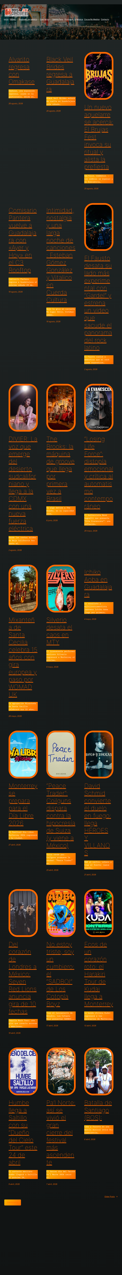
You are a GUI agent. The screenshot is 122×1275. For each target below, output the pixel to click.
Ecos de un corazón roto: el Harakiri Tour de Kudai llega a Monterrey (98, 974)
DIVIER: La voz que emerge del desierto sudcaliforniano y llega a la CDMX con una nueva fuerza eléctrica (23, 483)
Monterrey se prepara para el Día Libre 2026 (23, 804)
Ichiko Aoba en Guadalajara (98, 583)
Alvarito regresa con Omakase (22, 70)
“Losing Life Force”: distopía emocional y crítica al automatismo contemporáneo (98, 472)
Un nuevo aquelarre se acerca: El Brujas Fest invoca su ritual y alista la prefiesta (98, 136)
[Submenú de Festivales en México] (38, 19)
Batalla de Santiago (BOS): (98, 1110)
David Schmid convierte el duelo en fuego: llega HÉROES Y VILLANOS (97, 819)
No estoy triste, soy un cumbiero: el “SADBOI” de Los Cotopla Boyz (60, 974)
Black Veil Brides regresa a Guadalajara (60, 74)
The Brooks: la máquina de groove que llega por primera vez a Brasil (60, 468)
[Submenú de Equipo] (16, 19)
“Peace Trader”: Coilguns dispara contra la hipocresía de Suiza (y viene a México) (60, 815)
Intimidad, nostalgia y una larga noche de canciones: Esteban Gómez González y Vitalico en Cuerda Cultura (60, 255)
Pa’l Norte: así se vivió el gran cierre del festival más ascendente (60, 1132)
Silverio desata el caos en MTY (59, 631)
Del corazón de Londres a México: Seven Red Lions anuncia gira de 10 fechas (23, 978)
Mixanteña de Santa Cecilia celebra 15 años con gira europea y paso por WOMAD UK (23, 657)
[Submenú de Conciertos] (50, 19)
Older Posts (111, 1196)
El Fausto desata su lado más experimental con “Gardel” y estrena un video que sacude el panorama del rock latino (98, 302)
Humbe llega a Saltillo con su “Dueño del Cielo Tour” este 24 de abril (23, 1132)
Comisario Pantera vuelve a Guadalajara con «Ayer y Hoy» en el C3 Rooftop (23, 240)
